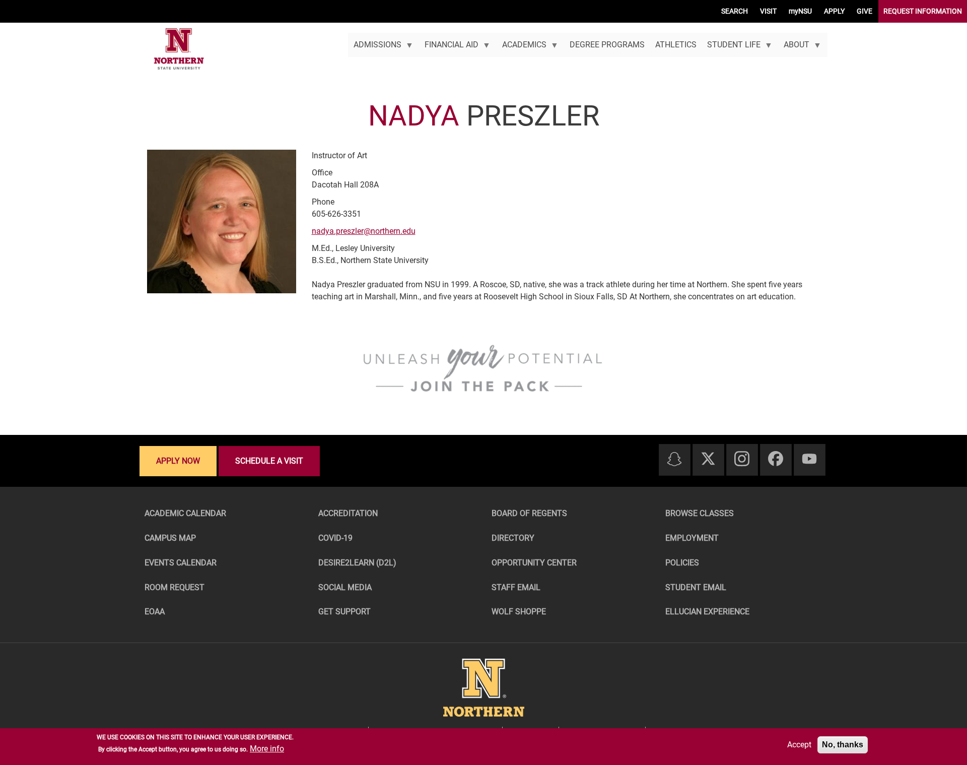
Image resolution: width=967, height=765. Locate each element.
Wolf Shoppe (519, 611)
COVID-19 (335, 538)
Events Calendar (181, 562)
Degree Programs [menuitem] (607, 44)
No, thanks (842, 744)
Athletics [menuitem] (676, 44)
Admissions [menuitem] (374, 48)
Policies (682, 562)
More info (267, 748)
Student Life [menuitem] (731, 48)
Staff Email (516, 587)
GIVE (864, 11)
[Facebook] (775, 459)
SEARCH (734, 11)
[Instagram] (741, 459)
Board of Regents (529, 513)
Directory (513, 538)
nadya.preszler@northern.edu (364, 231)
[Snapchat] (674, 460)
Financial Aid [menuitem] (449, 48)
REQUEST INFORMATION (922, 11)
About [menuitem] (794, 48)
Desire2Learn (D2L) (357, 562)
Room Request (174, 587)
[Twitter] (708, 459)
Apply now (178, 461)
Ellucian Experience (707, 611)
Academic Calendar (185, 513)
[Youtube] (809, 459)
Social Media (345, 587)
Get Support (344, 611)
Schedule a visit (269, 461)
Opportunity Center (534, 562)
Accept (799, 744)
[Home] (179, 49)
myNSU (800, 11)
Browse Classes (699, 513)
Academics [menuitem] (521, 48)
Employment (692, 538)
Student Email (695, 587)
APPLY (834, 11)
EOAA (155, 611)
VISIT (768, 11)
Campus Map (170, 538)
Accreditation (348, 513)
